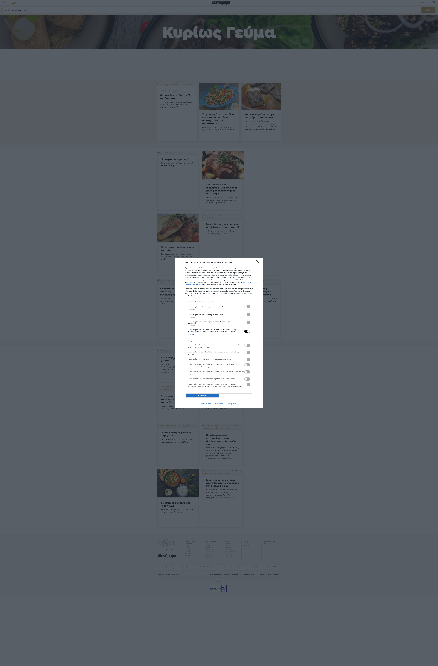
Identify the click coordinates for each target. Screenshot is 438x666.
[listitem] (219, 302)
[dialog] (219, 333)
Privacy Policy (232, 404)
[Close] (258, 262)
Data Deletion (206, 404)
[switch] (247, 306)
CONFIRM (202, 395)
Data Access (219, 404)
